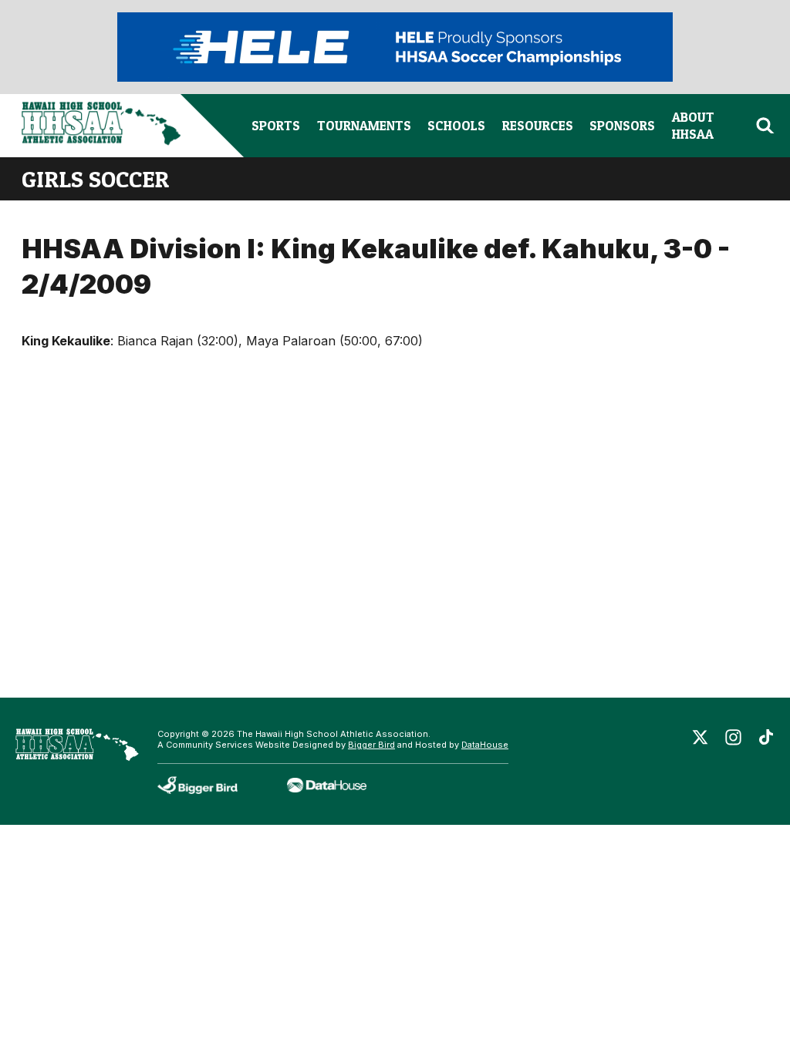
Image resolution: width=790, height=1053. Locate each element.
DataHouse (484, 744)
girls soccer (95, 179)
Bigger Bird (371, 744)
